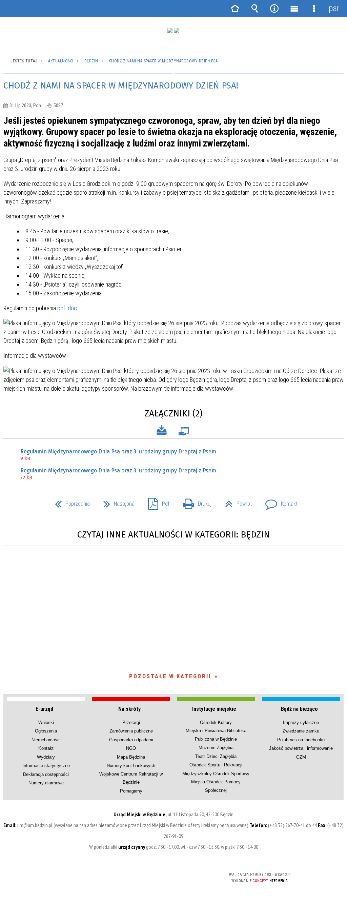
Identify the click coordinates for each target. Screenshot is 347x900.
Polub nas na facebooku (301, 739)
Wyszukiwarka (254, 8)
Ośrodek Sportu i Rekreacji (215, 764)
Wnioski (46, 722)
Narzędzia (274, 8)
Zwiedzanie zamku (301, 730)
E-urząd (44, 709)
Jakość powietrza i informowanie (301, 748)
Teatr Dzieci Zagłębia (216, 756)
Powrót (236, 501)
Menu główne (294, 8)
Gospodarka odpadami (131, 739)
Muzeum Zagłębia (216, 747)
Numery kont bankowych (131, 765)
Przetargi (131, 722)
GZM (301, 757)
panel (334, 8)
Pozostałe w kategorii (170, 676)
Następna (116, 501)
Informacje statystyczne (46, 765)
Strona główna (235, 8)
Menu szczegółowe (314, 8)
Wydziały (46, 757)
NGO (131, 748)
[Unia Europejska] (176, 30)
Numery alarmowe (46, 782)
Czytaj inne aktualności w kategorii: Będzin (173, 534)
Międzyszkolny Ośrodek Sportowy (215, 773)
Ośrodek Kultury (216, 722)
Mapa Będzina (131, 757)
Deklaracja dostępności (46, 774)
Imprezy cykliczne (301, 722)
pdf (61, 308)
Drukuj (194, 501)
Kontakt (279, 501)
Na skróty (129, 709)
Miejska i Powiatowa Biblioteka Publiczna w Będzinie (216, 734)
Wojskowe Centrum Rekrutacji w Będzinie (131, 778)
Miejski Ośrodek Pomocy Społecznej (216, 786)
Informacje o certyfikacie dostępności (87, 879)
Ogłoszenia (46, 730)
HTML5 (162, 877)
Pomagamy (131, 791)
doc (72, 308)
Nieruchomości (46, 739)
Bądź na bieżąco (299, 709)
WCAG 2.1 (194, 877)
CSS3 (172, 877)
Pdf (156, 501)
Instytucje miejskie (214, 709)
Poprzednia (69, 501)
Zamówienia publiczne (131, 730)
